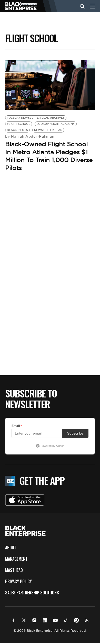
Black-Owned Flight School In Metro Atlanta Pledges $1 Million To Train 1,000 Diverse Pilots (49, 156)
